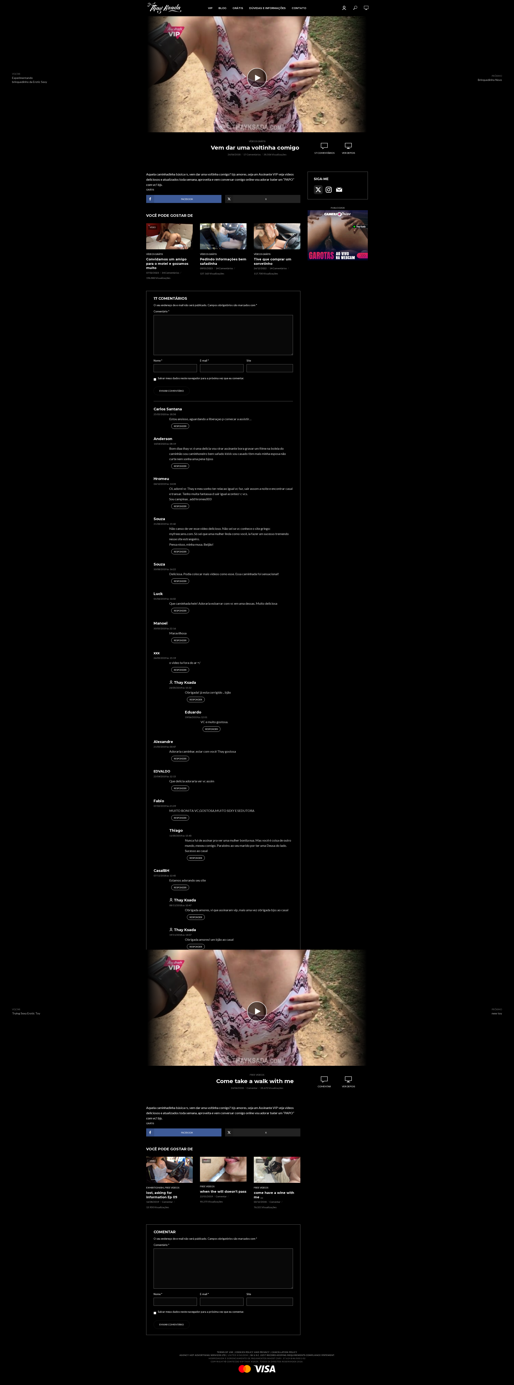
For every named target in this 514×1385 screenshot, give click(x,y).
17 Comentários (252, 154)
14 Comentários (224, 268)
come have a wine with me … (274, 1195)
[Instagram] (328, 189)
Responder (180, 426)
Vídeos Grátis (257, 141)
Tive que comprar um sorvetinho (272, 261)
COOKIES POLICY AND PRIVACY (252, 1352)
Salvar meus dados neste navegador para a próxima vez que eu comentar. (201, 378)
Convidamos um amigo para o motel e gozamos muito (167, 263)
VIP (210, 8)
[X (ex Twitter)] (318, 189)
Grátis (238, 8)
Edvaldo (162, 771)
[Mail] (339, 189)
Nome (158, 360)
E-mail (204, 360)
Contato (299, 8)
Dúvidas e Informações (267, 8)
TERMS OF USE (225, 1352)
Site (249, 360)
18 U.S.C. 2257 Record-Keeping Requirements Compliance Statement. (292, 1355)
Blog (222, 8)
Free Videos (257, 1074)
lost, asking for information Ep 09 (161, 1195)
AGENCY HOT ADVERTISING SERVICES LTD (202, 1355)
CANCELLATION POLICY (284, 1352)
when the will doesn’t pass (223, 1191)
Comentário (161, 311)
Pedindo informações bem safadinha (223, 261)
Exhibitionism (155, 1187)
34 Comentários (170, 272)
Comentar (252, 1087)
